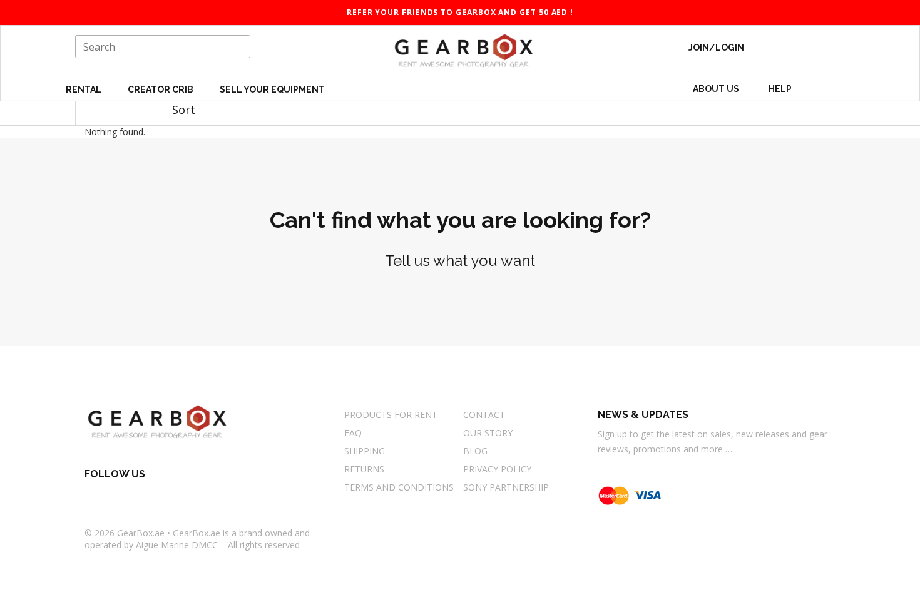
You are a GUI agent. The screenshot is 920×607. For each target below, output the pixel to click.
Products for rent (390, 415)
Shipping (364, 451)
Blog (475, 451)
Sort (185, 109)
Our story (488, 433)
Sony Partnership (506, 487)
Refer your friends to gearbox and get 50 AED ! (460, 12)
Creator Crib (161, 89)
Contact (484, 415)
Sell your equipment (272, 89)
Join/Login (716, 48)
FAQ (353, 433)
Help (781, 89)
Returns (364, 469)
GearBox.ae (141, 533)
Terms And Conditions (399, 487)
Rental (84, 89)
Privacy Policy (497, 469)
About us (716, 89)
